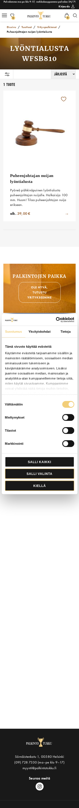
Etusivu (11, 27)
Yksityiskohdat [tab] (39, 331)
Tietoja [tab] (65, 331)
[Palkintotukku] (39, 15)
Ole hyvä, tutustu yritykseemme (39, 292)
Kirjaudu (64, 6)
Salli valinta (39, 474)
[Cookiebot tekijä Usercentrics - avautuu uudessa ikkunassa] (56, 320)
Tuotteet (26, 27)
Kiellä (39, 485)
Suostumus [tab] (13, 331)
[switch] (68, 417)
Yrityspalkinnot (47, 27)
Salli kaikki (39, 461)
